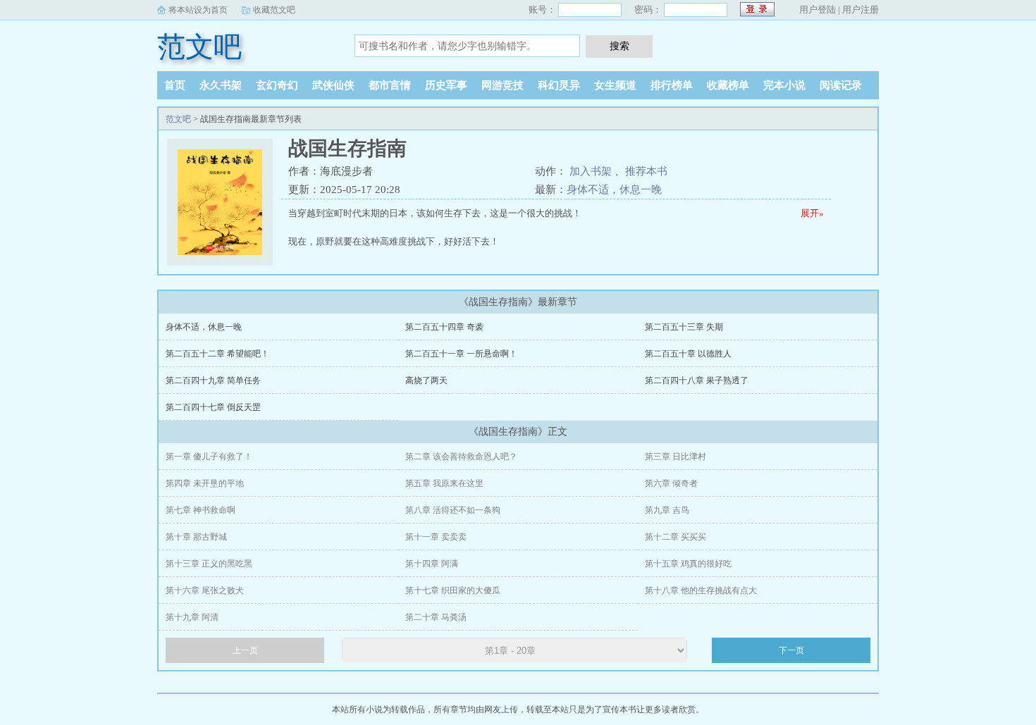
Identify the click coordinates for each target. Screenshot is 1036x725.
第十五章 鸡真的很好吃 (688, 564)
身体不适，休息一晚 (614, 189)
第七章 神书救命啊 (200, 510)
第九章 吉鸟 (667, 510)
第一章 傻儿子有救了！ (209, 456)
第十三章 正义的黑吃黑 (209, 564)
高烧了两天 (426, 380)
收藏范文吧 (274, 10)
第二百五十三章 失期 (684, 327)
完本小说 (784, 85)
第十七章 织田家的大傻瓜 (452, 590)
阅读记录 (841, 85)
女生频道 (615, 85)
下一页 (791, 650)
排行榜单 (671, 85)
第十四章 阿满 (431, 564)
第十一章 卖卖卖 (436, 537)
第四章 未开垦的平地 (205, 483)
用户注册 (860, 9)
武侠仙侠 (333, 85)
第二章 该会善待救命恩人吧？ (461, 456)
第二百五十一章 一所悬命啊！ (461, 354)
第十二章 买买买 (675, 537)
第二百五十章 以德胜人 (688, 354)
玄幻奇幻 (277, 85)
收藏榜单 (728, 85)
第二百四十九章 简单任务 (213, 380)
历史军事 (446, 85)
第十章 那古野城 (196, 537)
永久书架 (220, 85)
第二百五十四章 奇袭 (444, 327)
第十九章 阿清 (192, 617)
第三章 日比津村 (675, 456)
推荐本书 (646, 171)
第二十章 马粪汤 (436, 617)
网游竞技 (502, 85)
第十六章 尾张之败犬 (205, 590)
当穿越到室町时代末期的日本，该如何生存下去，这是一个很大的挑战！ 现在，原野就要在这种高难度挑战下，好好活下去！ (556, 227)
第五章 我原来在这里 (444, 483)
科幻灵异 (559, 85)
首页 (174, 85)
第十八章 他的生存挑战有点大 (701, 590)
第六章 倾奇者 (671, 483)
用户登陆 (817, 9)
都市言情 (390, 85)
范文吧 (199, 47)
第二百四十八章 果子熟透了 (696, 380)
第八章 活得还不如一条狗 (452, 510)
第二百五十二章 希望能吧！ (217, 354)
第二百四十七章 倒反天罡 (213, 407)
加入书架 (590, 171)
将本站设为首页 (198, 10)
